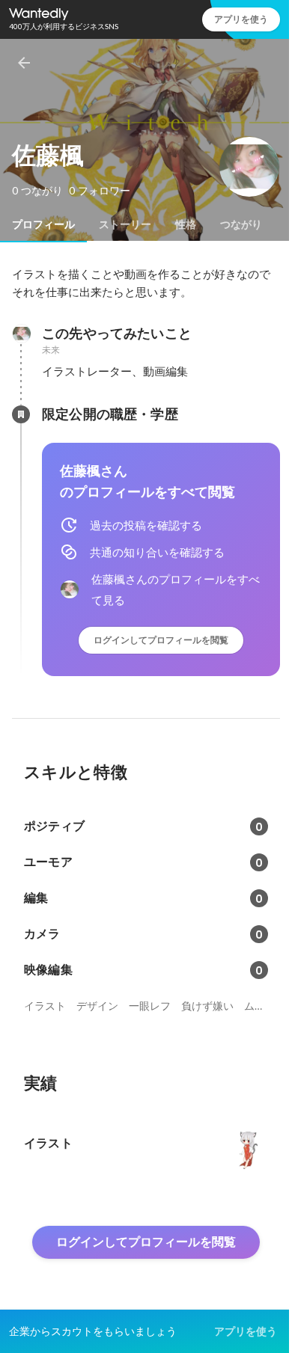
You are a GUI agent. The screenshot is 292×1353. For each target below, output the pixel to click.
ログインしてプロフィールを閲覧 (161, 639)
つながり (241, 224)
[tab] (43, 224)
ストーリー (125, 224)
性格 (185, 224)
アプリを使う (241, 19)
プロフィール (43, 224)
